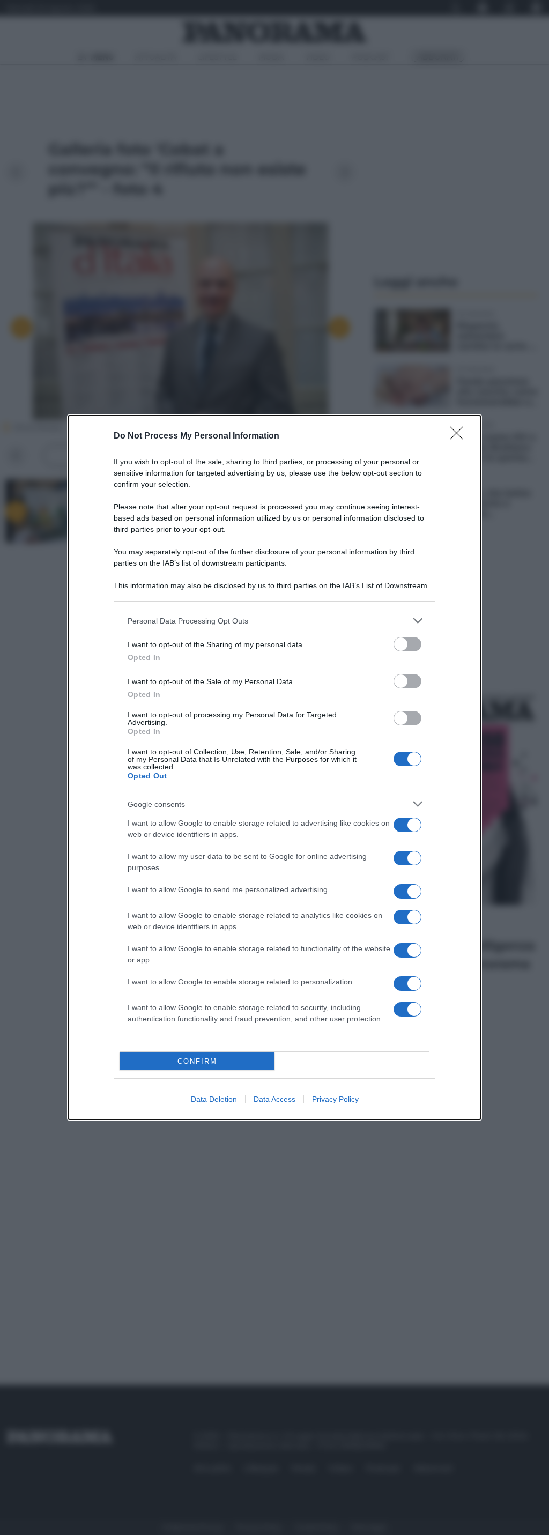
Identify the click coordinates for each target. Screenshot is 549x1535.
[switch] (407, 644)
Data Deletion (214, 1099)
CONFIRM (197, 1061)
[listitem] (274, 620)
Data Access (274, 1099)
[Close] (460, 436)
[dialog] (274, 767)
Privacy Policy (335, 1099)
